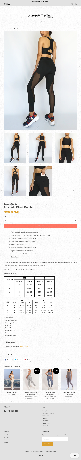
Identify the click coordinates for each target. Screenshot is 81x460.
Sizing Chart (45, 411)
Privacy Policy (46, 423)
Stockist (6, 442)
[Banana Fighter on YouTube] (16, 411)
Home (5, 28)
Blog (5, 440)
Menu (8, 4)
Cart (75, 4)
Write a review (24, 346)
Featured (6, 437)
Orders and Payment (48, 413)
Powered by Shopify (50, 451)
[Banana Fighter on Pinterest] (9, 411)
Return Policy (46, 420)
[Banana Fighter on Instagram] (12, 411)
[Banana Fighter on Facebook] (5, 411)
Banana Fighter (39, 451)
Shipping (44, 418)
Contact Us (45, 425)
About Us (6, 435)
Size (5, 216)
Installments (45, 416)
